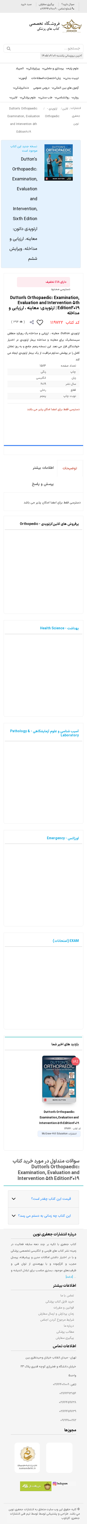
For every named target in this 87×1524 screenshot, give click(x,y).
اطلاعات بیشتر (43, 468)
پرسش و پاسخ (43, 484)
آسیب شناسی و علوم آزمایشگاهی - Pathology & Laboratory (44, 733)
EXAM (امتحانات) (66, 941)
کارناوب (66, 1518)
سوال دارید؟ (67, 4)
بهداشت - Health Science (59, 628)
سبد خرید (26, 4)
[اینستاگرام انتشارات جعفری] (63, 1484)
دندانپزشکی (22, 88)
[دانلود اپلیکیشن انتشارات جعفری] (35, 1487)
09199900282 (68, 1420)
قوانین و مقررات (64, 1307)
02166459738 (67, 1402)
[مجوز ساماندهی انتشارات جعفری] (27, 1458)
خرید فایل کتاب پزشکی (60, 1301)
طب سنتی (46, 97)
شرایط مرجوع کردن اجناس (57, 1319)
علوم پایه (73, 68)
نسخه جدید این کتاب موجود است (23, 203)
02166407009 (61, 1384)
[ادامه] (69, 1277)
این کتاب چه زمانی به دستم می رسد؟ (44, 1215)
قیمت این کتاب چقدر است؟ (51, 1198)
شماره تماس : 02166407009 (56, 9)
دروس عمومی (41, 88)
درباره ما (69, 1326)
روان (76, 97)
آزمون (24, 78)
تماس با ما (67, 1295)
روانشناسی (63, 97)
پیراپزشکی (34, 68)
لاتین (14, 97)
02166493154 (67, 1393)
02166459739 (67, 1411)
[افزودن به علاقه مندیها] (40, 322)
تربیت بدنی (72, 78)
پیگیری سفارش (46, 4)
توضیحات (70, 468)
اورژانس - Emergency (63, 838)
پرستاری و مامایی (54, 68)
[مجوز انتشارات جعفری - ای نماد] (59, 1458)
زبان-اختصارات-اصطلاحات (46, 78)
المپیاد (20, 68)
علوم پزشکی (29, 97)
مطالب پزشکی (65, 1332)
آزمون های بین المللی (66, 88)
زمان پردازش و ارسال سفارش (56, 1313)
